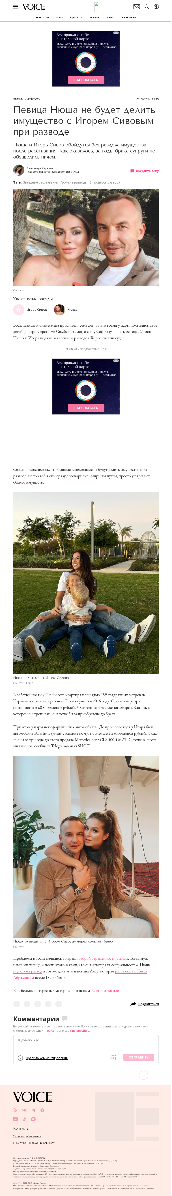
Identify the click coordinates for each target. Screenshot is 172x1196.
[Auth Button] (156, 6)
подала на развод (27, 971)
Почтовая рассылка (136, 6)
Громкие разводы (73, 182)
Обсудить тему (147, 171)
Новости (34, 99)
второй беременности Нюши (103, 958)
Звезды (18, 99)
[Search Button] (146, 6)
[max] (33, 1119)
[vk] (24, 1110)
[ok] (15, 1119)
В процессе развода (104, 182)
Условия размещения (27, 1136)
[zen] (42, 1110)
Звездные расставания (40, 182)
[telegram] (33, 1110)
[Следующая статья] (86, 1075)
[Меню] (15, 6)
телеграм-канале (105, 990)
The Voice (34, 7)
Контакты (21, 1128)
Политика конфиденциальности (34, 1142)
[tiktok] (24, 1119)
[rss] (15, 1110)
